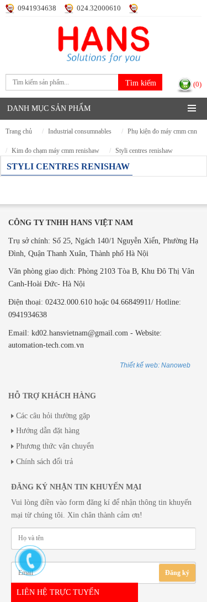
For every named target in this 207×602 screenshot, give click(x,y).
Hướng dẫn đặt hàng (47, 431)
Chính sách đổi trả (44, 461)
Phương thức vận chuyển (55, 446)
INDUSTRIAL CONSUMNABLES (80, 131)
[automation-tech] (104, 39)
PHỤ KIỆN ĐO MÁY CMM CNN (162, 131)
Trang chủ (19, 131)
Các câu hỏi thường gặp (53, 416)
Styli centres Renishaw (144, 151)
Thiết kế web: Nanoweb (155, 365)
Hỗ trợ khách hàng (52, 396)
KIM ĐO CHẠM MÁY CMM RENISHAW (55, 151)
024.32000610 (99, 8)
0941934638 (37, 8)
